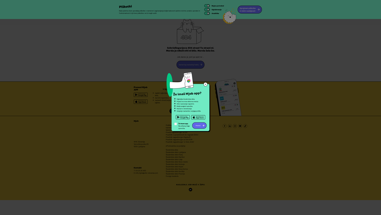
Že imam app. (183, 123)
